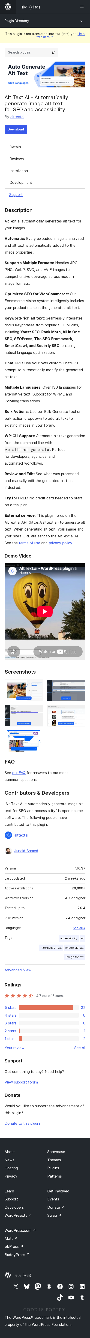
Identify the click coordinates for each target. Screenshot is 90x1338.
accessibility (68, 938)
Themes (54, 1160)
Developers (14, 1207)
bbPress (14, 1246)
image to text (75, 957)
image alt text (74, 947)
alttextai (17, 116)
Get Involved (58, 1191)
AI (82, 938)
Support (16, 194)
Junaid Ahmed (26, 850)
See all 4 (79, 928)
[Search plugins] (53, 52)
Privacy (11, 1176)
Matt (11, 1238)
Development (20, 182)
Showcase (56, 1151)
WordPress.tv (18, 1215)
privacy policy (60, 543)
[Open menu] (82, 7)
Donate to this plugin (22, 1123)
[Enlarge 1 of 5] (37, 685)
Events (53, 1199)
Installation (18, 170)
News (9, 1160)
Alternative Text (51, 947)
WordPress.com (20, 1230)
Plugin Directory (17, 21)
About (10, 1151)
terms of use (29, 543)
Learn (9, 1191)
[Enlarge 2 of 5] (79, 685)
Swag (54, 1215)
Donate (56, 1207)
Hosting (11, 1168)
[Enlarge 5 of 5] (37, 736)
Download (16, 129)
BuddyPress (17, 1254)
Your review (14, 1047)
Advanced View (18, 970)
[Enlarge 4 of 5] (79, 711)
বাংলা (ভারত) (23, 1275)
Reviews (16, 159)
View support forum (21, 1082)
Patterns (54, 1176)
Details (15, 147)
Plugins (53, 1168)
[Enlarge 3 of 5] (37, 711)
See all (79, 1047)
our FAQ (19, 772)
